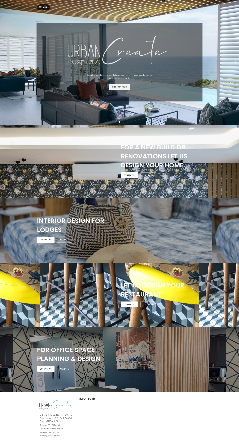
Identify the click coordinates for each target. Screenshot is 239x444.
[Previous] (3, 62)
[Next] (235, 62)
